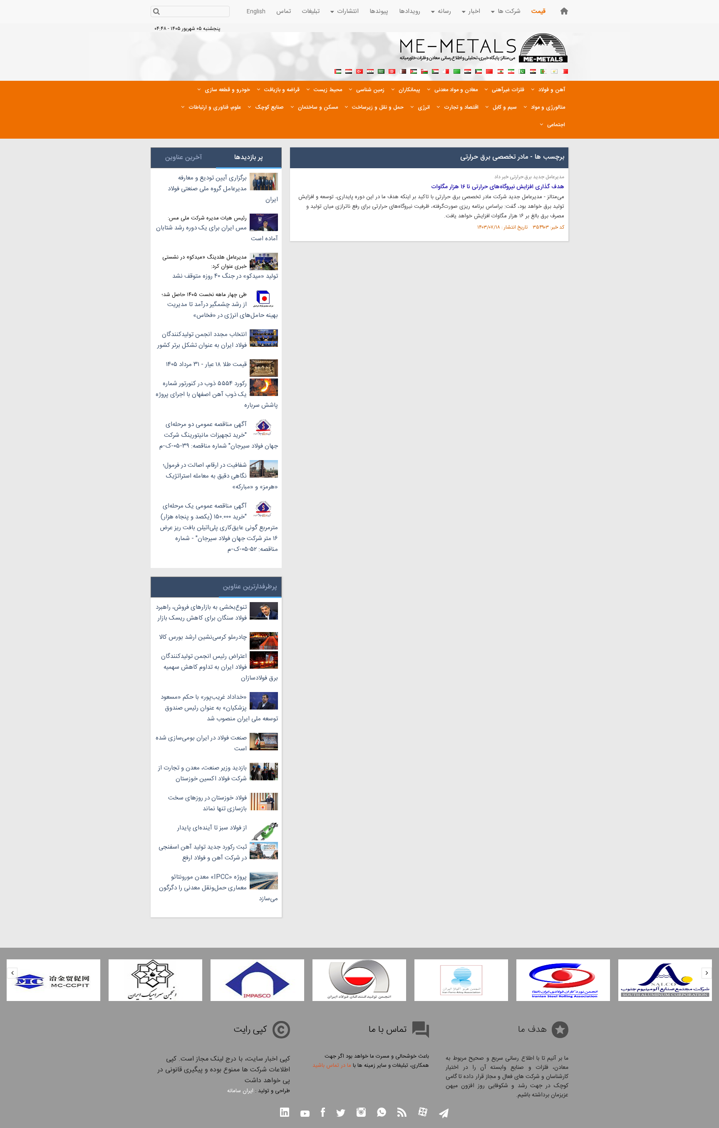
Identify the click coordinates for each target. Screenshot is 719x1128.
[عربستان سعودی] (381, 70)
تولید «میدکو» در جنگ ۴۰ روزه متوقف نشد (225, 276)
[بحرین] (565, 70)
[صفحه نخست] (564, 11)
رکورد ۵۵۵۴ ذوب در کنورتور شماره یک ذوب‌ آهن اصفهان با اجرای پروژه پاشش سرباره (217, 394)
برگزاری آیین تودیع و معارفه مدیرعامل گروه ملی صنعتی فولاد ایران (223, 189)
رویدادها (409, 11)
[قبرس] (554, 70)
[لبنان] (500, 70)
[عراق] (467, 70)
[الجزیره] (543, 70)
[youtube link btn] (305, 1114)
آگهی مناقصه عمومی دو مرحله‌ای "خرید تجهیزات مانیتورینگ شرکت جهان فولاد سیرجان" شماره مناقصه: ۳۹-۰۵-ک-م (218, 435)
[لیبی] (457, 70)
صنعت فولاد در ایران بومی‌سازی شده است (201, 743)
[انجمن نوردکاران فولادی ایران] (563, 980)
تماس (283, 11)
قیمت (538, 11)
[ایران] (511, 70)
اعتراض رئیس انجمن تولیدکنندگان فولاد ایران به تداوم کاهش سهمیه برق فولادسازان (219, 667)
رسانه (444, 11)
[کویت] (478, 70)
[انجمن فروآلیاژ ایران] (461, 980)
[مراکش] (489, 70)
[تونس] (392, 70)
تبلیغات (311, 11)
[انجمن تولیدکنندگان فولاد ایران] (359, 980)
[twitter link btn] (340, 1114)
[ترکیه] (359, 70)
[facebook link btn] (323, 1113)
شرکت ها (509, 11)
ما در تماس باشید (331, 1065)
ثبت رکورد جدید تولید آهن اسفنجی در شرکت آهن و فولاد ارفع (203, 852)
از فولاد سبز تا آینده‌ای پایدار (212, 828)
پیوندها (378, 11)
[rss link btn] (402, 1113)
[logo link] (484, 52)
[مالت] (446, 70)
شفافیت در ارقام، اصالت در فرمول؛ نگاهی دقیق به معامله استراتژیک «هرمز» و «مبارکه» (220, 476)
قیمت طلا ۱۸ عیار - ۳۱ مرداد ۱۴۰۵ (206, 364)
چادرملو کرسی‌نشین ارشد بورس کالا (203, 637)
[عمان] (424, 70)
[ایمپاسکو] (257, 980)
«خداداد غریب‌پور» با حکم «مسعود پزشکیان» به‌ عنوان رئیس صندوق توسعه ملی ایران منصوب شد (219, 708)
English (256, 11)
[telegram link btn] (444, 1114)
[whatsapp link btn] (381, 1113)
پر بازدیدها (248, 157)
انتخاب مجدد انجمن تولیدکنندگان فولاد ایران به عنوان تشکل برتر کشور (202, 340)
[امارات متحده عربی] (338, 70)
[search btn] (156, 12)
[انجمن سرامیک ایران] (155, 980)
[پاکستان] (521, 70)
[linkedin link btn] (284, 1113)
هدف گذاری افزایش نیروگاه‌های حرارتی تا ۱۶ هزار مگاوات (497, 187)
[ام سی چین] (53, 980)
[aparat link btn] (423, 1113)
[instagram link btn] (361, 1113)
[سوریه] (370, 70)
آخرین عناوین (183, 157)
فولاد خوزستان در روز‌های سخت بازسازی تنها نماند (207, 803)
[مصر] (532, 70)
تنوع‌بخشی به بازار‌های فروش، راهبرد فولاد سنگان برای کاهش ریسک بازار (201, 612)
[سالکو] (665, 980)
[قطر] (402, 70)
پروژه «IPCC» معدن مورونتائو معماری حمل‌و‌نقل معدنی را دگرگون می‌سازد (218, 888)
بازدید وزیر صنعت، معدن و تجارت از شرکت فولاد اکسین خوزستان (202, 773)
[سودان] (435, 70)
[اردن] (413, 70)
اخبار (474, 11)
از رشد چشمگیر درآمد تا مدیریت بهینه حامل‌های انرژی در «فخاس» (222, 310)
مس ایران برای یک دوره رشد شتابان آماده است (217, 233)
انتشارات (348, 11)
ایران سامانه (240, 1091)
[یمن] (348, 70)
